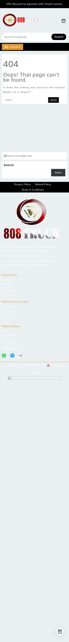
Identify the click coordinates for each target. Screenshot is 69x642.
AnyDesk (7, 310)
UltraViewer (8, 314)
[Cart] (63, 21)
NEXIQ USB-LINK (12, 280)
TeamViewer (9, 307)
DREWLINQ (8, 295)
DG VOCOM (9, 291)
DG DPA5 (7, 287)
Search (58, 36)
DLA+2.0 (7, 284)
